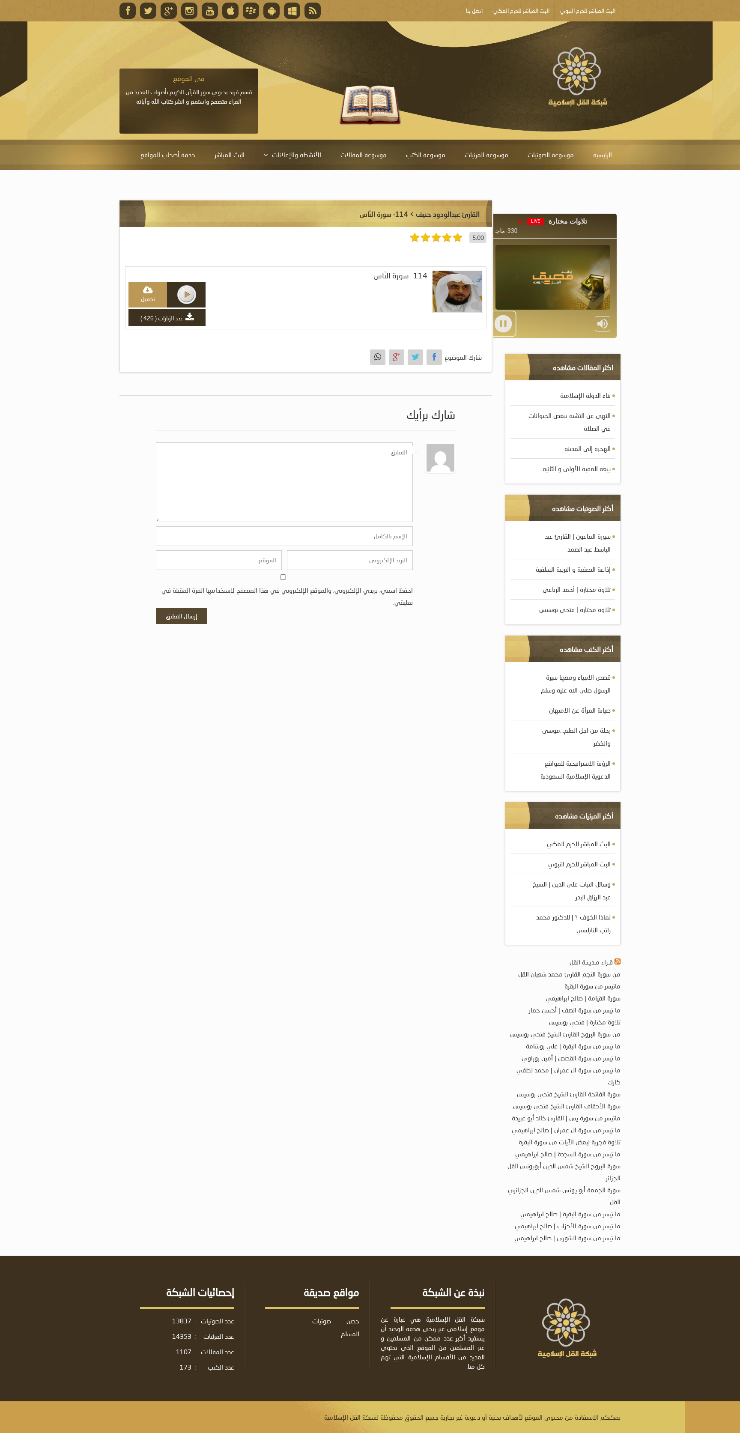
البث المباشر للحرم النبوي (579, 864)
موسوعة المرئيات (486, 154)
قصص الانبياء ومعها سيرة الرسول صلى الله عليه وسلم (576, 683)
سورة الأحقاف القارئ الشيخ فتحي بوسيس (567, 1106)
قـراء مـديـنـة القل (591, 962)
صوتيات (321, 1321)
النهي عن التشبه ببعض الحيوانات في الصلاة (569, 422)
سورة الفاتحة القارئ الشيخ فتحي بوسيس (569, 1094)
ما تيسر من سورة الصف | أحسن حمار (575, 1010)
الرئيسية (602, 154)
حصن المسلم (350, 1327)
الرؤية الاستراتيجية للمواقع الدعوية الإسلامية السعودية (575, 769)
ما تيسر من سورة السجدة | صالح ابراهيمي (568, 1154)
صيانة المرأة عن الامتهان (580, 710)
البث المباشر (230, 154)
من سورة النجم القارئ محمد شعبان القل (569, 974)
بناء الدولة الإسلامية (585, 395)
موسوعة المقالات (363, 154)
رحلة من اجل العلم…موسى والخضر (576, 736)
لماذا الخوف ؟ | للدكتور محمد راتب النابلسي (573, 923)
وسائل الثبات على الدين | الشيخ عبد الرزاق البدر (572, 890)
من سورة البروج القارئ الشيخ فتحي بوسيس (565, 1034)
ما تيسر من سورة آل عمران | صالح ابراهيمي (566, 1130)
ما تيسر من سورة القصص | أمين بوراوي (571, 1058)
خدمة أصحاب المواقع (167, 154)
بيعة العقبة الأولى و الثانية (577, 468)
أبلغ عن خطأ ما (593, 185)
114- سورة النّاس (400, 275)
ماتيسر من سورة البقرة (592, 986)
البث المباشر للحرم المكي (579, 844)
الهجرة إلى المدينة (587, 448)
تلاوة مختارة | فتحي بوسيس (575, 609)
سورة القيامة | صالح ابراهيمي (583, 998)
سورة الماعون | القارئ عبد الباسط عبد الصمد (578, 542)
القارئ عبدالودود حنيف (448, 214)
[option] (189, 90)
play (186, 294)
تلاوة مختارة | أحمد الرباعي (577, 589)
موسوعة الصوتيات (551, 154)
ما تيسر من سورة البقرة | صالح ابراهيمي (570, 1214)
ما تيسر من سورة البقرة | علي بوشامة (573, 1046)
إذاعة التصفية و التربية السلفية (573, 569)
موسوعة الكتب (425, 154)
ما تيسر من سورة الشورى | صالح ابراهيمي (567, 1238)
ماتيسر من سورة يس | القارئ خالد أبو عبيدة (566, 1118)
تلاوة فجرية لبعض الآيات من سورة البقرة (570, 1142)
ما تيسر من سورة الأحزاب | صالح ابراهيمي (568, 1226)
